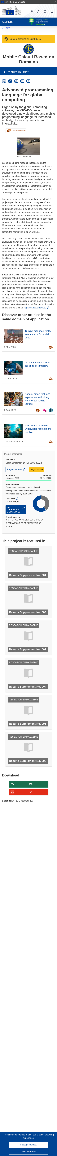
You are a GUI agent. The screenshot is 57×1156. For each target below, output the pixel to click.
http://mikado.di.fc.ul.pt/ (36, 308)
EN (10, 81)
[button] (39, 12)
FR (22, 81)
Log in (32, 12)
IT (28, 81)
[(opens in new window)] (11, 10)
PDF (30, 792)
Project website (15, 470)
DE (4, 81)
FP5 (8, 28)
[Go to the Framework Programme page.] (28, 49)
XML (30, 784)
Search (45, 12)
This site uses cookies (14, 1135)
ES (16, 81)
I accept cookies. (28, 1145)
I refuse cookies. (29, 1151)
